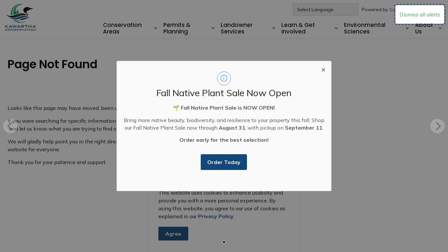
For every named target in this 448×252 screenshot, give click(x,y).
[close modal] (323, 69)
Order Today (223, 162)
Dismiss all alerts (419, 14)
